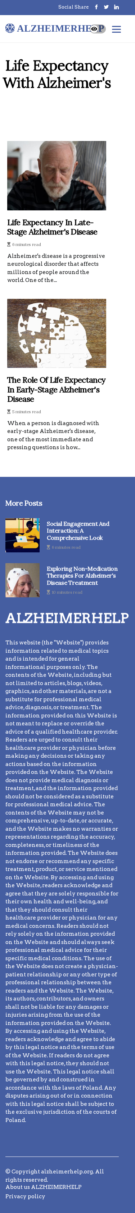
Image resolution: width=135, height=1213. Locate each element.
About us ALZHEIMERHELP (43, 1187)
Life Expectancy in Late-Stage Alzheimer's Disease (52, 227)
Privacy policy (25, 1196)
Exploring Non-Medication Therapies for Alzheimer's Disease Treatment (82, 575)
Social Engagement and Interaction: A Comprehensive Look (78, 530)
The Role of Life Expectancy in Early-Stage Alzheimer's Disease (56, 389)
